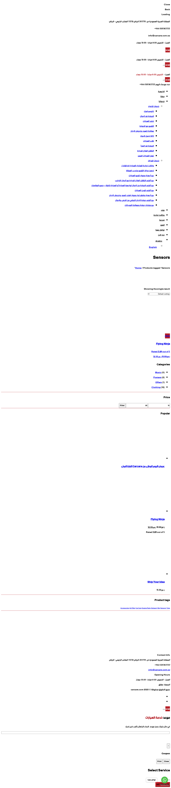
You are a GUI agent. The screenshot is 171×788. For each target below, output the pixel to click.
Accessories (125, 608)
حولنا (162, 96)
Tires (168, 608)
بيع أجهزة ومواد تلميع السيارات (141, 175)
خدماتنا (162, 101)
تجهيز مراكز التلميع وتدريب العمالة (140, 170)
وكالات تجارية (159, 215)
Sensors (163, 608)
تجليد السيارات (148, 121)
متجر (163, 210)
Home (138, 268)
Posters (157, 377)
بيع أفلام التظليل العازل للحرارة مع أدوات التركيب (134, 180)
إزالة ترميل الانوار (147, 136)
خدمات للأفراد (153, 106)
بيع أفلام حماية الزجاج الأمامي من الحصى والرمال (134, 200)
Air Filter (132, 608)
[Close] (164, 709)
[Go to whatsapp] (164, 780)
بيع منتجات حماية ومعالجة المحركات (139, 205)
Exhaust (154, 608)
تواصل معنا (160, 230)
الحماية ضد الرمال (147, 116)
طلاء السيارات (148, 141)
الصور (162, 225)
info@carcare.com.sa (159, 669)
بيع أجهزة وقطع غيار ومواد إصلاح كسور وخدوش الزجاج (131, 195)
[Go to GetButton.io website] (164, 785)
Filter (122, 405)
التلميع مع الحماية (146, 126)
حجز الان (161, 235)
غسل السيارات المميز (146, 155)
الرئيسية (161, 91)
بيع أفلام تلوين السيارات (144, 190)
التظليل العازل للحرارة (145, 150)
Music (158, 372)
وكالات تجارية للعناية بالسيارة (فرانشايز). (137, 165)
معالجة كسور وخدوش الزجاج (142, 131)
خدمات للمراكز (153, 160)
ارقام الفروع (6, 738)
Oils (158, 608)
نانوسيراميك (149, 111)
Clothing (156, 387)
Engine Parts (146, 608)
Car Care (138, 608)
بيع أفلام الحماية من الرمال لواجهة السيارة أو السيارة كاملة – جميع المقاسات (122, 185)
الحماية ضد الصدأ (147, 146)
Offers (158, 382)
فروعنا (162, 220)
